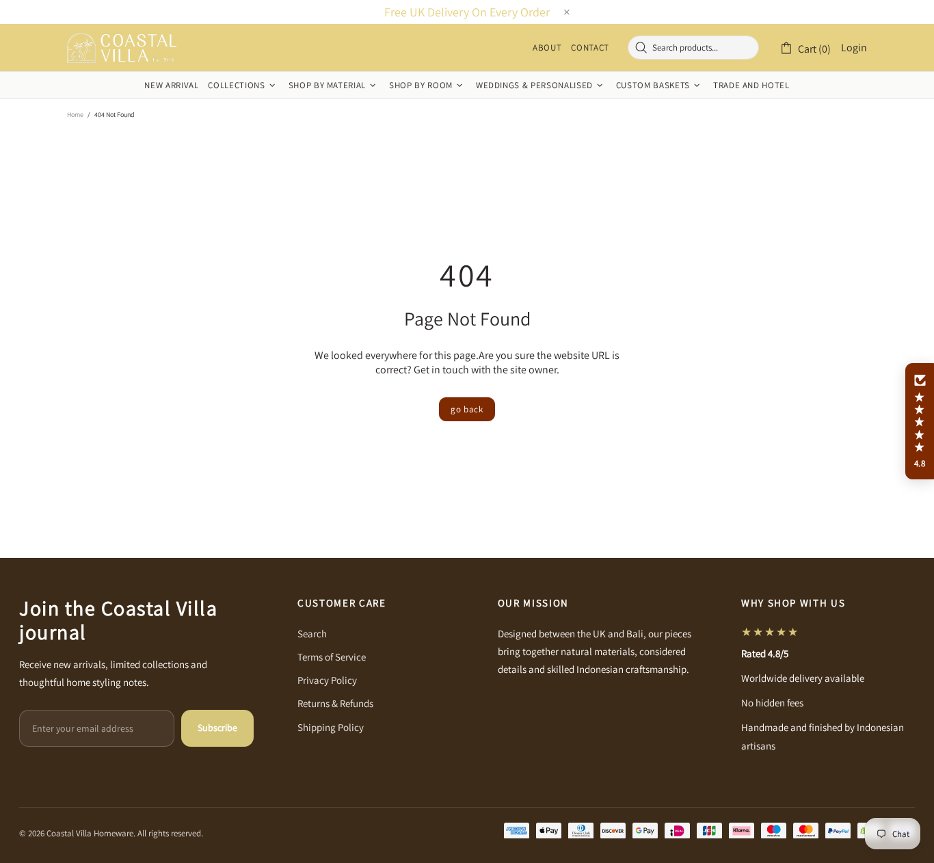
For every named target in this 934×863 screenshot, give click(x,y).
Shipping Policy (330, 727)
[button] (919, 421)
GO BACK (467, 409)
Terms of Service (331, 656)
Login (854, 47)
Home (75, 114)
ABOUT (547, 48)
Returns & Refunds (335, 703)
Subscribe (217, 727)
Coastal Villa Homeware (121, 48)
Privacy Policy (327, 680)
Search (312, 633)
